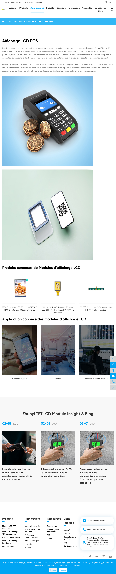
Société (50, 8)
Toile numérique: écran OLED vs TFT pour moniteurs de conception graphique (56, 472)
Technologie (52, 526)
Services (61, 8)
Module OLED (7, 546)
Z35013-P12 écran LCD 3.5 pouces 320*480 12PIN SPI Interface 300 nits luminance (19, 308)
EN (110, 2)
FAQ (48, 535)
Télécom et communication (96, 379)
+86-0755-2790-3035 (12, 2)
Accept (63, 570)
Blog (65, 542)
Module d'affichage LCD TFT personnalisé (12, 533)
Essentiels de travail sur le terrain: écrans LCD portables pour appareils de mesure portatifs (17, 474)
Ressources (74, 8)
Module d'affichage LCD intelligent (12, 542)
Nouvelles (87, 8)
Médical (58, 379)
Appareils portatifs (32, 526)
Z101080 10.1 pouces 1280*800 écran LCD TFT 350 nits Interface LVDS (96, 308)
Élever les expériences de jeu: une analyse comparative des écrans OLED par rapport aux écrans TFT (93, 476)
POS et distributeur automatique (39, 21)
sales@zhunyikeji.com (34, 2)
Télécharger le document (53, 530)
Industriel (28, 544)
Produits (23, 8)
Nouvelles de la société (70, 538)
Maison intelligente (19, 379)
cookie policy (63, 566)
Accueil (13, 8)
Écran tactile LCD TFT (11, 537)
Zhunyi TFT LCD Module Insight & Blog (58, 413)
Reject (53, 570)
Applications (37, 8)
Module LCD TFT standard (9, 527)
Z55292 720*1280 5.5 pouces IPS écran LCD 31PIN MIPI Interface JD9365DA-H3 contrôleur (58, 310)
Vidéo (49, 538)
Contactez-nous (100, 10)
